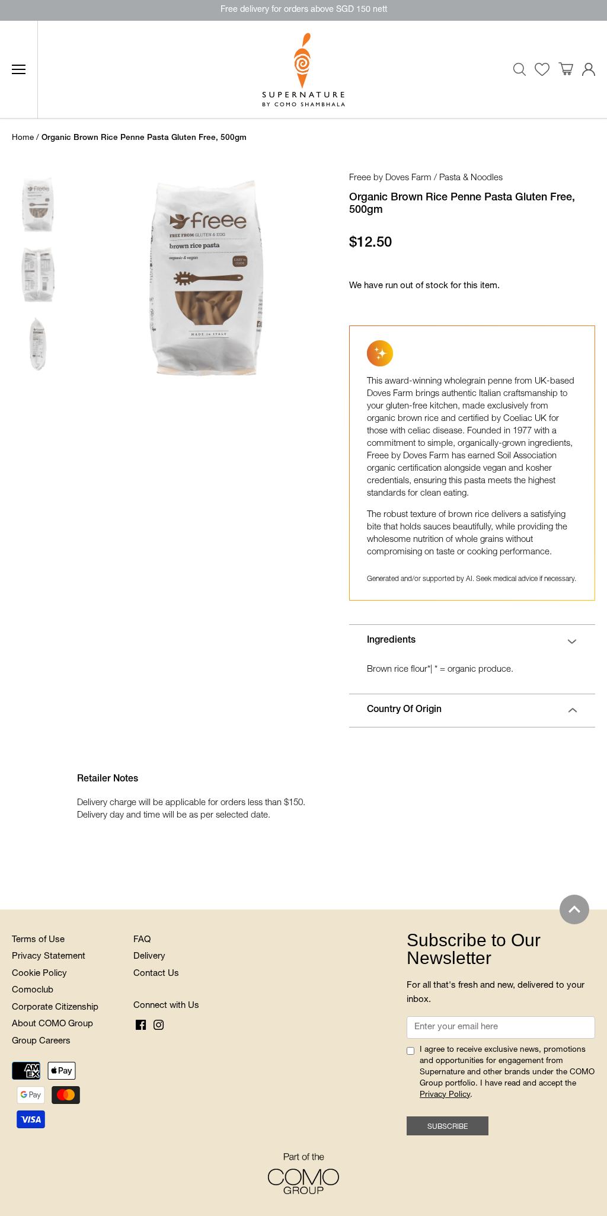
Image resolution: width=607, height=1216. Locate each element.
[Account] (588, 69)
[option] (206, 278)
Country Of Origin (404, 710)
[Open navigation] (18, 69)
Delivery (149, 956)
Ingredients (391, 641)
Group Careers (41, 1041)
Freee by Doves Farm (390, 178)
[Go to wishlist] (542, 69)
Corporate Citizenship (55, 1007)
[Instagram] (159, 1026)
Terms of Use (38, 940)
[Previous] (91, 278)
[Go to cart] (565, 69)
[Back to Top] (574, 909)
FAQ (142, 940)
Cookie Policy (39, 973)
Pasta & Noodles (471, 178)
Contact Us (156, 973)
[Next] (297, 278)
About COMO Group (52, 1024)
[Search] (519, 69)
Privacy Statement (48, 956)
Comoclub (32, 990)
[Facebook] (141, 1026)
